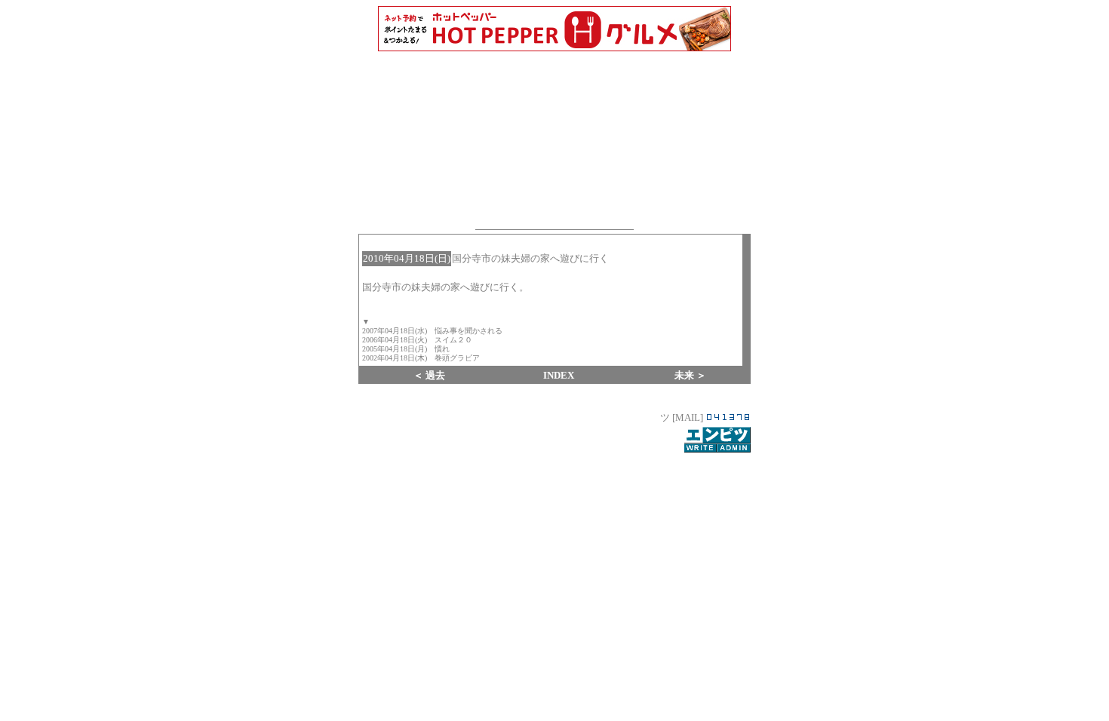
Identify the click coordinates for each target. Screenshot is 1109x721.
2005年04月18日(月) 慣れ (406, 349)
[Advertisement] (554, 611)
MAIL (687, 417)
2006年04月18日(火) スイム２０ (417, 340)
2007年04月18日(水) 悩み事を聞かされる (432, 331)
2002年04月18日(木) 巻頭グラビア (421, 358)
